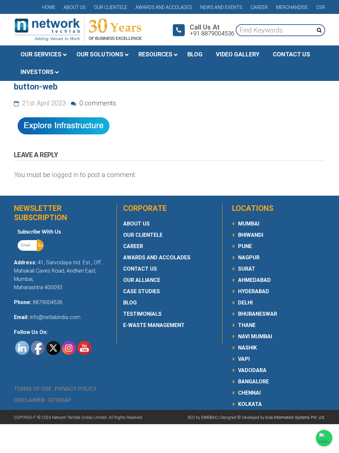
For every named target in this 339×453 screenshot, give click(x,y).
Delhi (245, 302)
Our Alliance (141, 280)
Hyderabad (253, 291)
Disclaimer (29, 400)
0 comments (97, 103)
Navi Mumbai (255, 336)
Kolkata (250, 404)
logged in (65, 175)
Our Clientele (110, 7)
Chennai (249, 393)
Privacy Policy (76, 389)
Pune (245, 246)
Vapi (244, 359)
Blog (130, 302)
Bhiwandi (250, 235)
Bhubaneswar (257, 314)
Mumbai (248, 224)
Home (48, 7)
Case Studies (141, 291)
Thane (247, 325)
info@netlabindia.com (54, 317)
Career (259, 7)
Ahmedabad (254, 280)
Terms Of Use (32, 389)
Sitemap (59, 400)
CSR (320, 7)
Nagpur (249, 257)
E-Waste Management (154, 325)
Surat (246, 269)
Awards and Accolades (163, 7)
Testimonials (142, 314)
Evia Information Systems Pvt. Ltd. (295, 417)
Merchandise (292, 7)
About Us (75, 7)
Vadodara (252, 370)
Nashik (247, 348)
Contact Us (140, 269)
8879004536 (48, 302)
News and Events (221, 7)
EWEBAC (209, 417)
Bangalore (253, 381)
